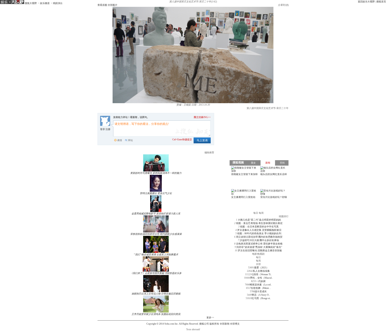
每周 (258, 260)
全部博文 (235, 323)
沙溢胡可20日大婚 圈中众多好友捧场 (259, 240)
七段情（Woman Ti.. (261, 274)
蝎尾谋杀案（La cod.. (261, 284)
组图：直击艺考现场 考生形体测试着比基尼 (259, 223)
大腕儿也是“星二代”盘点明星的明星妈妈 (259, 219)
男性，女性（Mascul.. (261, 277)
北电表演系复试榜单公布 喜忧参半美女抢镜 (259, 243)
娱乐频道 (45, 3)
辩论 (130, 140)
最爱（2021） (261, 267)
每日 (258, 257)
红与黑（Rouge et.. (261, 298)
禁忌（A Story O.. (261, 294)
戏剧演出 (58, 3)
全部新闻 (224, 323)
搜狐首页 (381, 1)
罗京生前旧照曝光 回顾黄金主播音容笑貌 (260, 250)
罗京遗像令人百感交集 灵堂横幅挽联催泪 (259, 230)
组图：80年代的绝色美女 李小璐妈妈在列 (259, 233)
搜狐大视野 (31, 3)
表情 (119, 140)
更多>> (210, 317)
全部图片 (112, 5)
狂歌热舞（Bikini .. (261, 288)
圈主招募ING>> (202, 117)
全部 (258, 264)
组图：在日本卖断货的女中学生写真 (259, 226)
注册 (108, 129)
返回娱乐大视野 (366, 1)
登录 (102, 129)
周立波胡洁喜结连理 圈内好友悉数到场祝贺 (259, 236)
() (287, 5)
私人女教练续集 (261, 271)
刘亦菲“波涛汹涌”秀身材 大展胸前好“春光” (259, 247)
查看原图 (102, 5)
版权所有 (214, 323)
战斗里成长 (261, 291)
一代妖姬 (261, 281)
